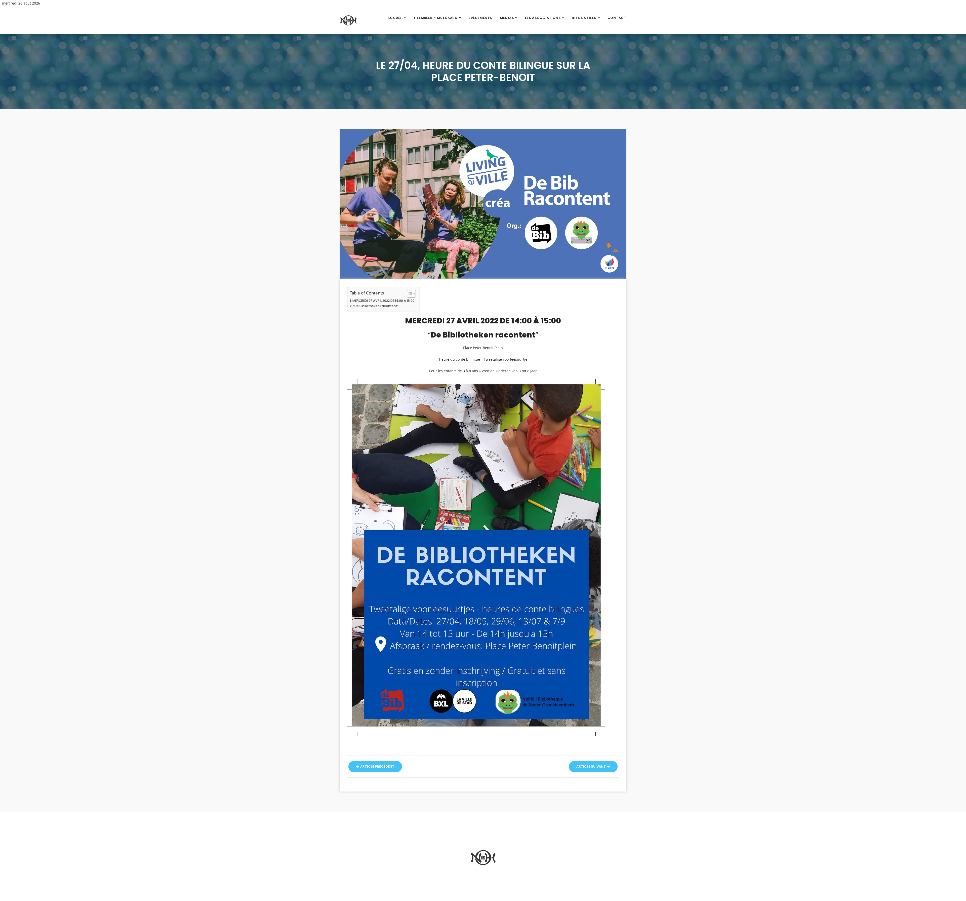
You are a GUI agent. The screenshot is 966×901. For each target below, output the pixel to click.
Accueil (395, 17)
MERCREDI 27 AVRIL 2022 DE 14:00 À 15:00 (383, 300)
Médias (507, 17)
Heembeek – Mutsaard (436, 17)
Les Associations (543, 17)
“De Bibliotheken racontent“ (375, 306)
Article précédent (376, 766)
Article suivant (591, 766)
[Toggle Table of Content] (409, 293)
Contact (617, 17)
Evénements (481, 17)
